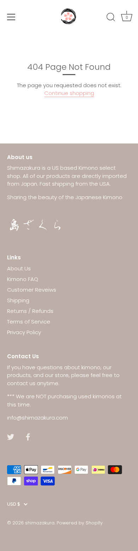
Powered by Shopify (80, 523)
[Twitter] (10, 436)
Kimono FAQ (22, 279)
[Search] (111, 18)
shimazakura (39, 523)
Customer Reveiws (31, 289)
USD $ (13, 504)
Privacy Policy (24, 332)
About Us (19, 268)
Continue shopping (69, 93)
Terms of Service (28, 321)
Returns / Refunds (30, 311)
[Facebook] (27, 436)
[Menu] (11, 17)
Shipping (18, 300)
